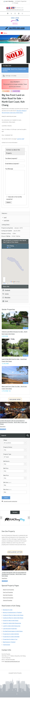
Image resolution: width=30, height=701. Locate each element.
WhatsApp (7, 297)
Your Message (9, 169)
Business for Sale (7, 609)
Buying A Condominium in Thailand (12, 612)
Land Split (6, 220)
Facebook (7, 290)
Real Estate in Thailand (9, 642)
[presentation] (1, 517)
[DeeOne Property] (15, 21)
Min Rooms (6, 461)
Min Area (7, 482)
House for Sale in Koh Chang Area (12, 623)
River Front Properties (8, 597)
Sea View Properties (8, 595)
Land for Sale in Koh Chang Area (11, 626)
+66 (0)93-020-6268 (16, 28)
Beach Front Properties (8, 589)
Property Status (7, 447)
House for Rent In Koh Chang (10, 620)
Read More (2, 426)
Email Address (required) (12, 163)
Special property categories (10, 501)
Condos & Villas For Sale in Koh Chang (13, 617)
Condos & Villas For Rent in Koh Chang (13, 615)
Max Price (6, 475)
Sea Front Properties (8, 592)
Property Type (7, 454)
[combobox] (15, 442)
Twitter (7, 294)
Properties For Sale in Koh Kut (11, 634)
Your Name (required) (11, 158)
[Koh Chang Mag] (15, 519)
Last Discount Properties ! (10, 628)
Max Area (7, 489)
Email (6, 301)
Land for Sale (20, 138)
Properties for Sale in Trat (10, 639)
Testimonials (6, 644)
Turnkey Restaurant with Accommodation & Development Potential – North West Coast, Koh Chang (13, 422)
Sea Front (5, 91)
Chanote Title (15, 91)
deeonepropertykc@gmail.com (15, 9)
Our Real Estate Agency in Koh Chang (12, 631)
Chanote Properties (7, 600)
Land (5, 217)
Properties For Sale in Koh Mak (11, 636)
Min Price (5, 468)
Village (5, 440)
